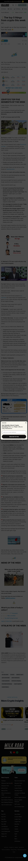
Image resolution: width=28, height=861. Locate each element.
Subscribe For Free (14, 436)
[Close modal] (25, 422)
